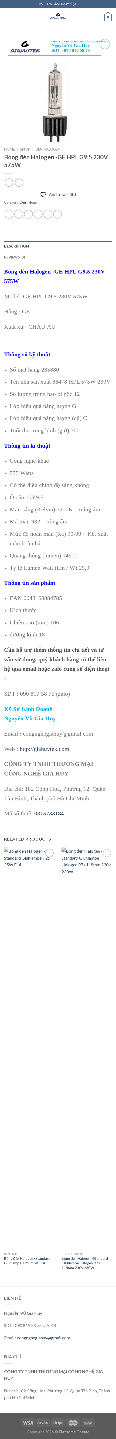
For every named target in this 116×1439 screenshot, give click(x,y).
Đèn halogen (47, 149)
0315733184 (49, 813)
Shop (25, 149)
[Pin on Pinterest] (47, 214)
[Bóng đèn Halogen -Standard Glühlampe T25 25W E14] (29, 1048)
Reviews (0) (14, 257)
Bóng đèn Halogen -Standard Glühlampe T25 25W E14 (27, 1260)
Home (9, 149)
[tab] (58, 246)
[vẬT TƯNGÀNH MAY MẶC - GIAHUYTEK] (58, 17)
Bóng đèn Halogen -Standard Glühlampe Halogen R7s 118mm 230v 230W (85, 1263)
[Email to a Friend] (38, 214)
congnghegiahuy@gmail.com (43, 1337)
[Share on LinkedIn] (57, 214)
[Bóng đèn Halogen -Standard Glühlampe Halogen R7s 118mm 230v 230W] (87, 1048)
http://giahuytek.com (44, 748)
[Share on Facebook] (18, 214)
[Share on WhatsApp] (9, 214)
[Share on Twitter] (28, 214)
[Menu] (7, 17)
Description (16, 246)
